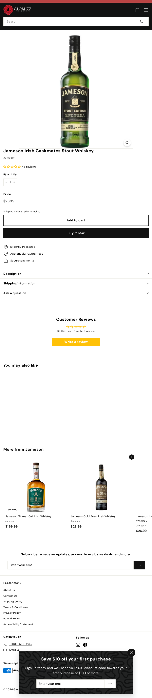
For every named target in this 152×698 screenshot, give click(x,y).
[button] (12, 166)
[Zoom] (127, 142)
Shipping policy (12, 601)
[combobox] (76, 21)
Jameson (9, 157)
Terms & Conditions (15, 607)
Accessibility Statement (18, 624)
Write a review (76, 342)
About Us (9, 590)
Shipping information (19, 283)
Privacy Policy (12, 612)
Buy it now (76, 233)
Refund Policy (11, 618)
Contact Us (10, 595)
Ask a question (14, 293)
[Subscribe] (110, 683)
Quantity (10, 174)
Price (7, 194)
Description (12, 274)
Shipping (8, 211)
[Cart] (137, 10)
